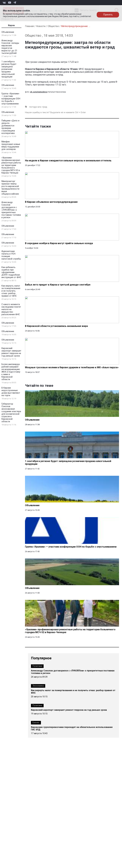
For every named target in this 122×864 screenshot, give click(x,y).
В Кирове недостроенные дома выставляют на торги (10, 392)
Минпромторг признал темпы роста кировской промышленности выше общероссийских (10, 187)
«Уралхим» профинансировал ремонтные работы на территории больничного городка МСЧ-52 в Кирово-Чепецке (11, 165)
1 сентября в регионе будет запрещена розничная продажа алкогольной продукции (8, 69)
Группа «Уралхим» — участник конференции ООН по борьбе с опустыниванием (10, 98)
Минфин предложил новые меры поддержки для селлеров (10, 145)
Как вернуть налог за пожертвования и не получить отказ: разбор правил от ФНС (10, 291)
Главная (29, 26)
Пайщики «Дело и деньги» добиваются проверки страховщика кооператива (10, 127)
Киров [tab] (11, 25)
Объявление (7, 32)
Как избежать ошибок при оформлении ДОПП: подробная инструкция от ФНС (11, 272)
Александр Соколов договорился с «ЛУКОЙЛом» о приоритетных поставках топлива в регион (11, 210)
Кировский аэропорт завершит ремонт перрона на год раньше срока (11, 352)
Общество (53, 26)
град (44, 106)
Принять (108, 14)
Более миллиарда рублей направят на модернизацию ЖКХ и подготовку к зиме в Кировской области (10, 372)
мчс (39, 106)
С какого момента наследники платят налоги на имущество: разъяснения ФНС (11, 309)
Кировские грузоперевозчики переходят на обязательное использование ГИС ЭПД (72, 728)
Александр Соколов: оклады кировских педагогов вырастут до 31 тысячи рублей (10, 46)
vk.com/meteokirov (38, 92)
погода (33, 106)
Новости (40, 26)
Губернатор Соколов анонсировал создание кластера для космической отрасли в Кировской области (11, 413)
